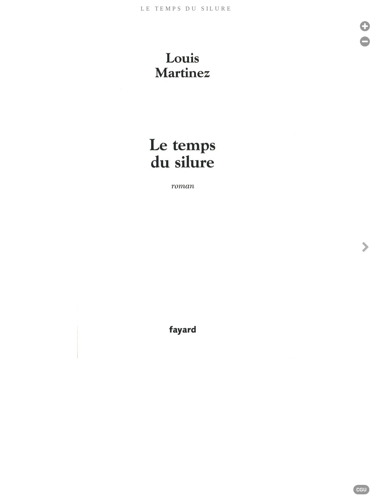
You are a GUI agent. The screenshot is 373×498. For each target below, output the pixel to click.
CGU (361, 489)
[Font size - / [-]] (365, 41)
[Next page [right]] (365, 249)
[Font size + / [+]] (365, 26)
